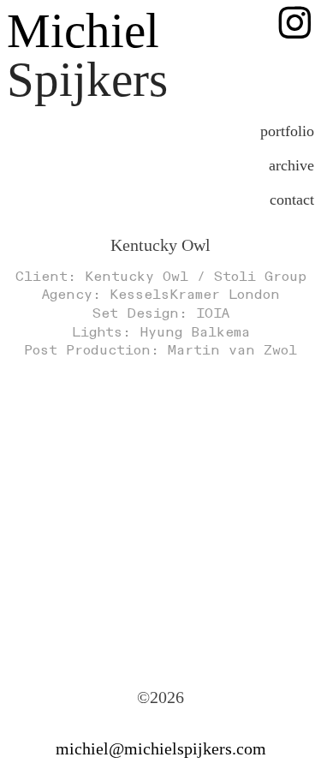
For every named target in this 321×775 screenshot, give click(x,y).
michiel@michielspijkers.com (161, 748)
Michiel (83, 30)
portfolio (287, 131)
